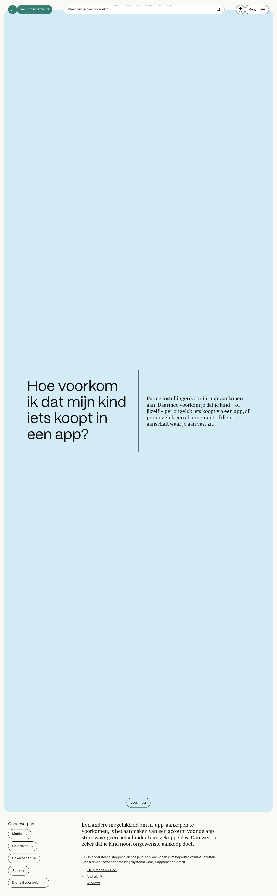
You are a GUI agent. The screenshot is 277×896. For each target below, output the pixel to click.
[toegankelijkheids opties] (240, 9)
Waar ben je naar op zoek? (88, 9)
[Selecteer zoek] (219, 9)
